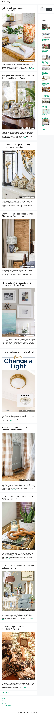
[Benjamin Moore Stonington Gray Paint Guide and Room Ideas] (46, 67)
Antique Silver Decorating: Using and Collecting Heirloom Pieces (18, 77)
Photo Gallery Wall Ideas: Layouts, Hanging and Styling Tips (17, 284)
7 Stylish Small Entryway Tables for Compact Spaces (45, 83)
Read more (31, 68)
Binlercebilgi (6, 2)
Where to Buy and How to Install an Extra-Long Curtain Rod (46, 105)
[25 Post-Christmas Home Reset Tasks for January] (46, 122)
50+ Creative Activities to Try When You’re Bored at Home (45, 116)
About (3, 698)
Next (9, 692)
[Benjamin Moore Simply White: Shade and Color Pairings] (46, 35)
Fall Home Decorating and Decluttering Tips (13, 9)
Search (41, 7)
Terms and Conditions (6, 705)
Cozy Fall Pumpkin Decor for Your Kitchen (45, 62)
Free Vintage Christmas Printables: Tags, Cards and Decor (45, 94)
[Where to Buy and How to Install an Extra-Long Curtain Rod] (46, 100)
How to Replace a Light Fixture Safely (18, 352)
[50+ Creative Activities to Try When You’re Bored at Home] (46, 111)
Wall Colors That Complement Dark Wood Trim (46, 31)
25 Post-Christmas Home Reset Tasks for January (45, 127)
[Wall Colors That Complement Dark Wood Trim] (46, 26)
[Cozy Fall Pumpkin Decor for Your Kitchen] (46, 57)
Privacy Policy (5, 703)
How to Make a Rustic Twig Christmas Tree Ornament (45, 52)
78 (6, 692)
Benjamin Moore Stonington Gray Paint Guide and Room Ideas (45, 73)
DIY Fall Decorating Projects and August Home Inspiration (16, 146)
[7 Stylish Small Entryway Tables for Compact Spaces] (46, 78)
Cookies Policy (5, 701)
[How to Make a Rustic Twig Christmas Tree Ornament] (46, 46)
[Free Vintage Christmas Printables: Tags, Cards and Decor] (46, 89)
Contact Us (4, 700)
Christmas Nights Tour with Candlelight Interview (14, 628)
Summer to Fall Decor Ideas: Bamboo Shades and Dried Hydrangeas (18, 215)
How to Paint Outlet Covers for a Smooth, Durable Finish (16, 428)
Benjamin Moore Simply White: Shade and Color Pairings (45, 41)
